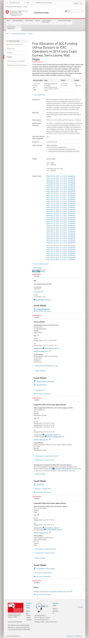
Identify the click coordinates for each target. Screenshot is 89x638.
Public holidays (40, 371)
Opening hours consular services (44, 460)
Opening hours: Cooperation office (45, 549)
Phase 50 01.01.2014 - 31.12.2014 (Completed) (60, 247)
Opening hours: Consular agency (44, 553)
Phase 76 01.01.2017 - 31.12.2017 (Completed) (60, 195)
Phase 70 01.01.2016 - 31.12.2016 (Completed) (60, 207)
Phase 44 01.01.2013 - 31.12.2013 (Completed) (60, 257)
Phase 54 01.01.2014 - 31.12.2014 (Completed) (60, 239)
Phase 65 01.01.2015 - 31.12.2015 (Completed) (60, 217)
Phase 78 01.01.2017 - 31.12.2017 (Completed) (60, 191)
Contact (35, 276)
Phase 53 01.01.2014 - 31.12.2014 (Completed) (60, 240)
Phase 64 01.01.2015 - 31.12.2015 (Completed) (60, 219)
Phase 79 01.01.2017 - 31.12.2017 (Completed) (60, 189)
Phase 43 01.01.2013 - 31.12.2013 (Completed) (60, 259)
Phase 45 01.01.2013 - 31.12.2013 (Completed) (60, 255)
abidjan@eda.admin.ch (52, 348)
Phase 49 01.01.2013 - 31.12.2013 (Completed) (60, 249)
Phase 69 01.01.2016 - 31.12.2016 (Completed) (60, 209)
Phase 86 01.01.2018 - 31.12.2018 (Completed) (60, 188)
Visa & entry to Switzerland (46, 21)
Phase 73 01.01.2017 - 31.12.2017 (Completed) (60, 201)
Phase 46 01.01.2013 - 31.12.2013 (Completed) (60, 253)
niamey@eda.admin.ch (52, 528)
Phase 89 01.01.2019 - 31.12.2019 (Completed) (60, 182)
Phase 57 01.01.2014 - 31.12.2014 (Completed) (60, 233)
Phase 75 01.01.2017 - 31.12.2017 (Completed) (60, 197)
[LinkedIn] (37, 271)
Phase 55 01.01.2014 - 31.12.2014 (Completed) (60, 237)
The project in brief (39, 95)
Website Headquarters (41, 351)
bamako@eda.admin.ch (52, 435)
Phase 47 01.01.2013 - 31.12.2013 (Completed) (60, 251)
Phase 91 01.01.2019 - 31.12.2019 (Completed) (60, 178)
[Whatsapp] (41, 271)
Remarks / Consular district (43, 488)
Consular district (40, 390)
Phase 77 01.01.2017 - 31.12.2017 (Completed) (60, 193)
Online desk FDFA (28, 605)
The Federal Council (14, 2)
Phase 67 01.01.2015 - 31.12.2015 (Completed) (60, 213)
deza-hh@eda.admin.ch (43, 300)
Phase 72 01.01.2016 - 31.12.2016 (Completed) (60, 203)
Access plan (37, 292)
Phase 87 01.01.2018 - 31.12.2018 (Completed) (60, 186)
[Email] (43, 271)
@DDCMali (40, 484)
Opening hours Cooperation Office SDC (47, 456)
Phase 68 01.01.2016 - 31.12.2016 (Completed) (60, 211)
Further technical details (41, 264)
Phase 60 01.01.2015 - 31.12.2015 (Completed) (60, 227)
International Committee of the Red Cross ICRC (55, 591)
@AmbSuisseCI (41, 385)
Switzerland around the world (43, 2)
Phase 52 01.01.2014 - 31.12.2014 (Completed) (60, 242)
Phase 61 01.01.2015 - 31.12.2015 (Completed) (60, 225)
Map (35, 335)
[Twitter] (35, 271)
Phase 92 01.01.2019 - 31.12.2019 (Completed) (60, 176)
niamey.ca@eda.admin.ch (54, 530)
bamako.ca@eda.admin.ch (55, 437)
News (8, 20)
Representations (18, 20)
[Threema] (39, 271)
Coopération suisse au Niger (46, 568)
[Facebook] (33, 271)
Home (7, 33)
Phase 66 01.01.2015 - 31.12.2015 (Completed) (60, 215)
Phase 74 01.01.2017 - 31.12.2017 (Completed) (60, 199)
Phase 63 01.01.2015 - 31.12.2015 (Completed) (60, 221)
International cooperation (11, 27)
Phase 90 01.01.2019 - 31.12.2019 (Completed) (60, 180)
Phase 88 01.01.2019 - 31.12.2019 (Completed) (60, 184)
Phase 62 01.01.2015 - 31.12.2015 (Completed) (60, 223)
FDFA (27, 2)
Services (37, 20)
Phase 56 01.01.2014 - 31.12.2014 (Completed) (60, 235)
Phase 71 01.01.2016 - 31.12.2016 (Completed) (60, 205)
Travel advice (29, 20)
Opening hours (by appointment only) (46, 366)
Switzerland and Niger (65, 20)
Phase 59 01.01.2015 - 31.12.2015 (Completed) (60, 229)
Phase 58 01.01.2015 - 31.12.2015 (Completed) (60, 231)
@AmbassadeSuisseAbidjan (45, 381)
